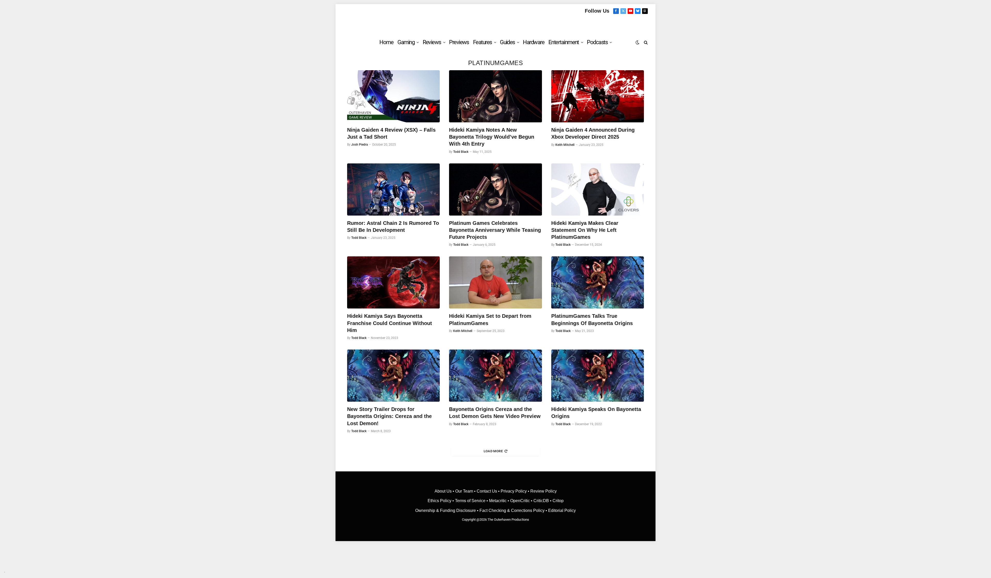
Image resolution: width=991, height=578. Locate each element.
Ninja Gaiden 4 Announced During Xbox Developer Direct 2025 (593, 133)
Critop (558, 500)
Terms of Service (470, 500)
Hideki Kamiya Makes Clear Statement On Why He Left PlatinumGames (584, 230)
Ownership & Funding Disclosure (446, 510)
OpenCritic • (521, 500)
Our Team (464, 491)
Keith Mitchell (564, 145)
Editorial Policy (562, 510)
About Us (444, 491)
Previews (459, 42)
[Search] (645, 42)
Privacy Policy (514, 491)
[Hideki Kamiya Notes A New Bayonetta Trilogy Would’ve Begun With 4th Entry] (495, 96)
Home (386, 42)
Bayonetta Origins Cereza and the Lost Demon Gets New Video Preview (495, 412)
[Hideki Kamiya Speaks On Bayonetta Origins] (597, 376)
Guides (507, 42)
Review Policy (543, 491)
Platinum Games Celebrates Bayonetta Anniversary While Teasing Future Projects (495, 230)
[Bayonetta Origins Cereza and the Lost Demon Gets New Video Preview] (495, 376)
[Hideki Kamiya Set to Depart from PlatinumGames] (495, 282)
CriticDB (541, 500)
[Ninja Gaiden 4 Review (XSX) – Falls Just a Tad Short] (393, 96)
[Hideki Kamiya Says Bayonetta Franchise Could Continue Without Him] (393, 282)
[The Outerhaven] (496, 24)
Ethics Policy (440, 500)
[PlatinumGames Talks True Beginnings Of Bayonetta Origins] (597, 282)
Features (482, 42)
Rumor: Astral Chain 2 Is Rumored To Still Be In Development (393, 226)
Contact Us (487, 491)
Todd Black (460, 152)
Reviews (432, 42)
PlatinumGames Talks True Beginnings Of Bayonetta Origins (592, 319)
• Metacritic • (497, 500)
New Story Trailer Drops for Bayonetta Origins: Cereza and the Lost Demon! (389, 416)
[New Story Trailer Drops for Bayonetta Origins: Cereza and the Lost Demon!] (393, 376)
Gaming (405, 42)
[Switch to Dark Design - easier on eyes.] (637, 42)
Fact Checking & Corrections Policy (512, 510)
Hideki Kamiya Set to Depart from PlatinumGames (490, 319)
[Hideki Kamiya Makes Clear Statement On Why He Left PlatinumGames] (597, 189)
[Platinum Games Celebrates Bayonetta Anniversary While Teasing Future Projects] (495, 189)
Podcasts (597, 42)
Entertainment (563, 42)
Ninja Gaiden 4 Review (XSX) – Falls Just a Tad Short (391, 133)
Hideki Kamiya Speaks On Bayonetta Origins (596, 412)
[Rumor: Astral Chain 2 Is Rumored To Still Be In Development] (393, 189)
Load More (493, 451)
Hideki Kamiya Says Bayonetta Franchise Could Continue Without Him (389, 323)
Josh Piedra (359, 144)
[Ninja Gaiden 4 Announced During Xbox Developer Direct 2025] (597, 96)
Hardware (533, 42)
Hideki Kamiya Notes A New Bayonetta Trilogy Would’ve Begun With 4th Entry (491, 137)
